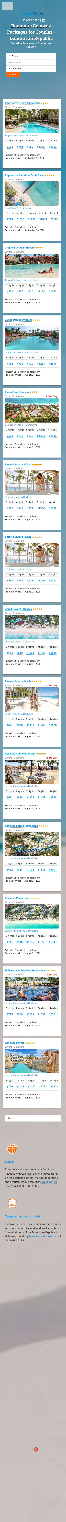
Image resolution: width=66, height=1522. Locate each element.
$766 (10, 1086)
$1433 (41, 652)
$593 (10, 146)
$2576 (53, 291)
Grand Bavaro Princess (18, 608)
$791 (20, 146)
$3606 (54, 219)
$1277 (32, 1086)
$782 (20, 580)
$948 (20, 942)
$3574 (54, 1086)
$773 (10, 219)
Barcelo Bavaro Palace (18, 464)
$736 (20, 291)
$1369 (41, 580)
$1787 (43, 1086)
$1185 (30, 942)
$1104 (30, 869)
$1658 (41, 942)
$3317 (53, 942)
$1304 (41, 435)
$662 (10, 869)
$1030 (20, 219)
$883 (20, 869)
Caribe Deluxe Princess (18, 319)
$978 (30, 580)
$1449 (41, 725)
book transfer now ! (41, 1236)
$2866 (53, 652)
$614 (10, 652)
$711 (10, 942)
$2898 (53, 725)
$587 (10, 580)
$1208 (30, 1014)
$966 (20, 1014)
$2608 (53, 435)
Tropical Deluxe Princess (20, 247)
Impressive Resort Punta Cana (22, 103)
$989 (30, 146)
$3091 (53, 869)
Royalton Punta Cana (17, 898)
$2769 (53, 146)
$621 (10, 725)
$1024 (30, 652)
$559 (10, 435)
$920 (30, 291)
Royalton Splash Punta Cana (21, 825)
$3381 (53, 1014)
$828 (20, 725)
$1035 (30, 725)
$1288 (32, 219)
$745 (20, 435)
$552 (10, 291)
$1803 (43, 219)
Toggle (8, 7)
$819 (20, 652)
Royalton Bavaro (14, 1042)
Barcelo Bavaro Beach (18, 681)
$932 (30, 435)
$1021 (20, 1086)
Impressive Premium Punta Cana (24, 175)
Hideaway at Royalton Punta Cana (25, 970)
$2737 (53, 580)
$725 (10, 1014)
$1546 (41, 869)
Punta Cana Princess (17, 392)
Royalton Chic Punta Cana (20, 753)
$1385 (41, 146)
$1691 (41, 1014)
